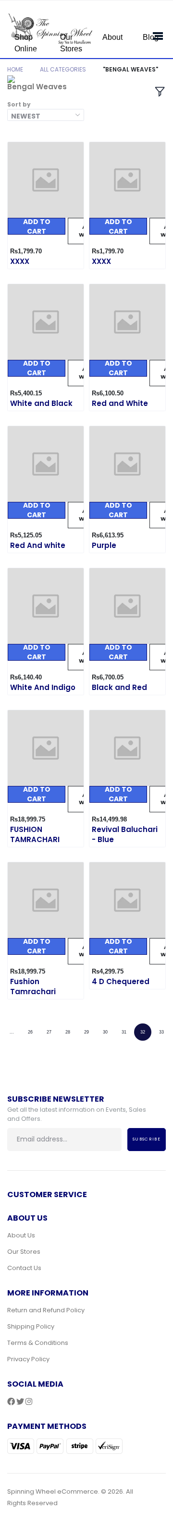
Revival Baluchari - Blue (125, 834)
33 (161, 1032)
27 (49, 1032)
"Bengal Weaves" (130, 69)
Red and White (120, 403)
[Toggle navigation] (154, 34)
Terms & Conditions (37, 1342)
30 (105, 1032)
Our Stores (71, 43)
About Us (21, 1235)
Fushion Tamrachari (33, 986)
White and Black (41, 403)
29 (86, 1032)
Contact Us (24, 1267)
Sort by (19, 104)
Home (15, 69)
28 (67, 1032)
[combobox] (45, 115)
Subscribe (147, 1139)
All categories (63, 69)
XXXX (19, 261)
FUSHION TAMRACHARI (35, 834)
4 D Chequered (120, 981)
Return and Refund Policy (46, 1310)
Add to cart (36, 226)
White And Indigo (42, 687)
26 (30, 1032)
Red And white (37, 545)
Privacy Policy (28, 1359)
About (112, 37)
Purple (104, 545)
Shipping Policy (30, 1326)
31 (124, 1032)
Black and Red (119, 687)
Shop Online (25, 43)
